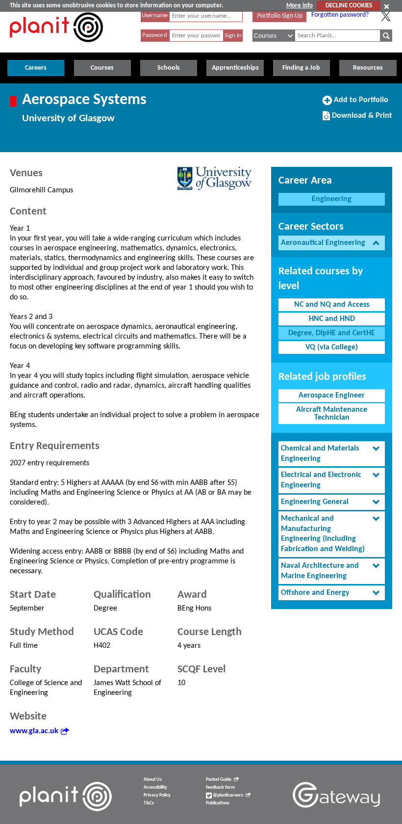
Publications (217, 803)
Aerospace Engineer (332, 395)
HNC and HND (332, 319)
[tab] (331, 243)
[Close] (386, 6)
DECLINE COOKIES (349, 5)
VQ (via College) (331, 347)
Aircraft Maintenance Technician (331, 414)
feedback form (220, 787)
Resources (368, 68)
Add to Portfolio (359, 103)
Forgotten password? (340, 15)
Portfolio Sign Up (279, 16)
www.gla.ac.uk (34, 731)
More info (299, 5)
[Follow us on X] (385, 16)
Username (155, 15)
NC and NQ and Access (331, 305)
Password (154, 35)
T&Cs (149, 803)
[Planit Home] (56, 48)
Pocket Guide (218, 779)
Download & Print (360, 119)
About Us (153, 779)
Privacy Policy (157, 795)
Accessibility (155, 787)
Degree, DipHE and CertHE (331, 333)
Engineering (332, 199)
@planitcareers (227, 795)
